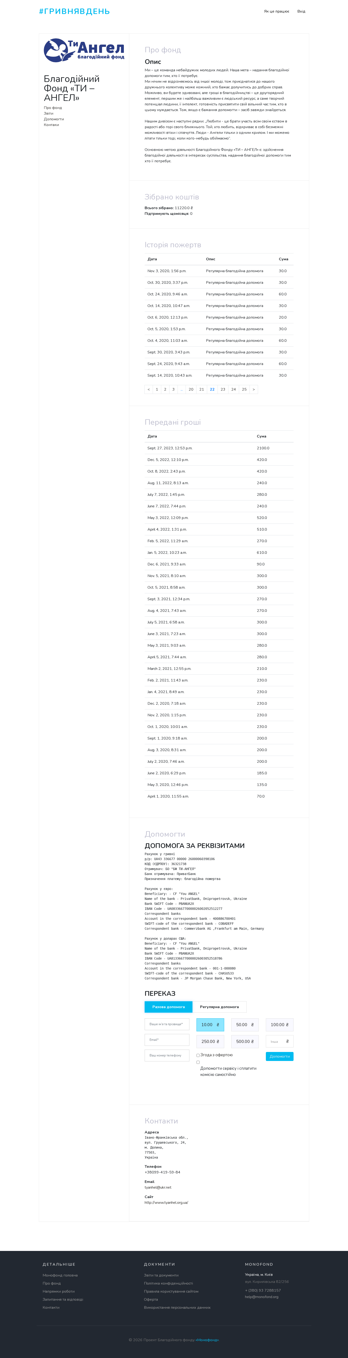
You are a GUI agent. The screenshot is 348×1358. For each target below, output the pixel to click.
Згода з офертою (217, 1055)
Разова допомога (168, 1007)
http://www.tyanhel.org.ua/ (166, 1202)
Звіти (48, 113)
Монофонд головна (60, 1275)
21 (201, 389)
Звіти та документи (161, 1275)
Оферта (151, 1299)
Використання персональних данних (177, 1307)
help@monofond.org (261, 1296)
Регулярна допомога (219, 1007)
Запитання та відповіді (63, 1299)
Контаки (51, 124)
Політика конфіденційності (168, 1283)
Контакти (51, 1307)
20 (191, 389)
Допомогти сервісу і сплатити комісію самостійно (228, 1071)
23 (223, 389)
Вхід (301, 11)
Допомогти (54, 119)
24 (233, 389)
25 (244, 389)
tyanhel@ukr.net (158, 1187)
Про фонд (53, 107)
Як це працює (276, 11)
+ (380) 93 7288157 (263, 1290)
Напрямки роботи (59, 1291)
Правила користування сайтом (171, 1291)
